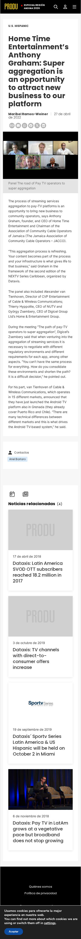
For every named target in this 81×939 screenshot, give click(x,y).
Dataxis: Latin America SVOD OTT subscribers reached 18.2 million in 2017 (38, 572)
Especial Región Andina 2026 (34, 7)
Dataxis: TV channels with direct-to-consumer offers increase (36, 658)
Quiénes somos (40, 887)
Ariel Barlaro (17, 459)
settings (50, 923)
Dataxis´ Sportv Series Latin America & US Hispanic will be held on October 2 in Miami (39, 745)
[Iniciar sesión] (63, 6)
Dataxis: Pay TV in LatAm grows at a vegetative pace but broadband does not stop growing (40, 832)
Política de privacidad (41, 893)
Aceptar (13, 931)
